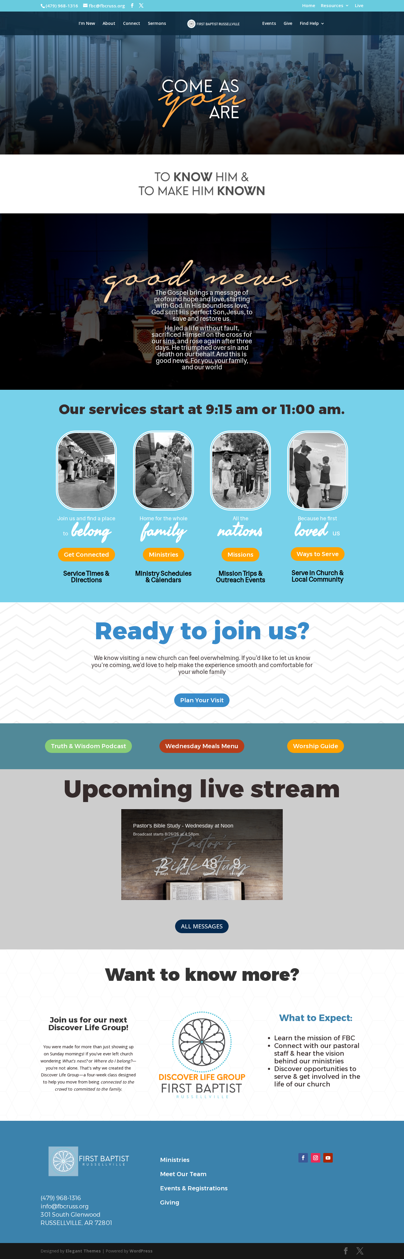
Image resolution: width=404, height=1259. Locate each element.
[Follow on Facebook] (303, 1158)
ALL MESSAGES (202, 926)
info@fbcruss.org (65, 1206)
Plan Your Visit (202, 700)
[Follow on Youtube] (328, 1158)
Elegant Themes (83, 1251)
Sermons (157, 23)
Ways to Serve (318, 554)
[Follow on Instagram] (315, 1158)
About (109, 23)
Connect (131, 23)
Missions (240, 554)
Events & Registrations (194, 1188)
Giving (169, 1202)
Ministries (163, 554)
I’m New (87, 23)
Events (269, 23)
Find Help (309, 23)
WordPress (141, 1251)
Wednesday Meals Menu (201, 746)
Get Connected (86, 554)
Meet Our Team (183, 1174)
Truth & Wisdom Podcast (88, 746)
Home (308, 5)
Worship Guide (315, 746)
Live (359, 5)
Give (288, 23)
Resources (332, 5)
